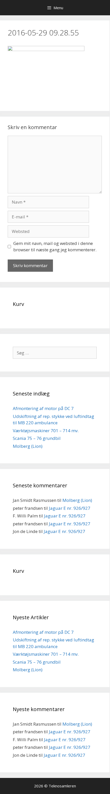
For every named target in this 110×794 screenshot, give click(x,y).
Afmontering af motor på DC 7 (43, 408)
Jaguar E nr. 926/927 (69, 508)
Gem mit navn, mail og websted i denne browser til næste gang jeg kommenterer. (54, 246)
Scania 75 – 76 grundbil (37, 438)
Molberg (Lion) (27, 446)
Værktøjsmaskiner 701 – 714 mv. (46, 430)
